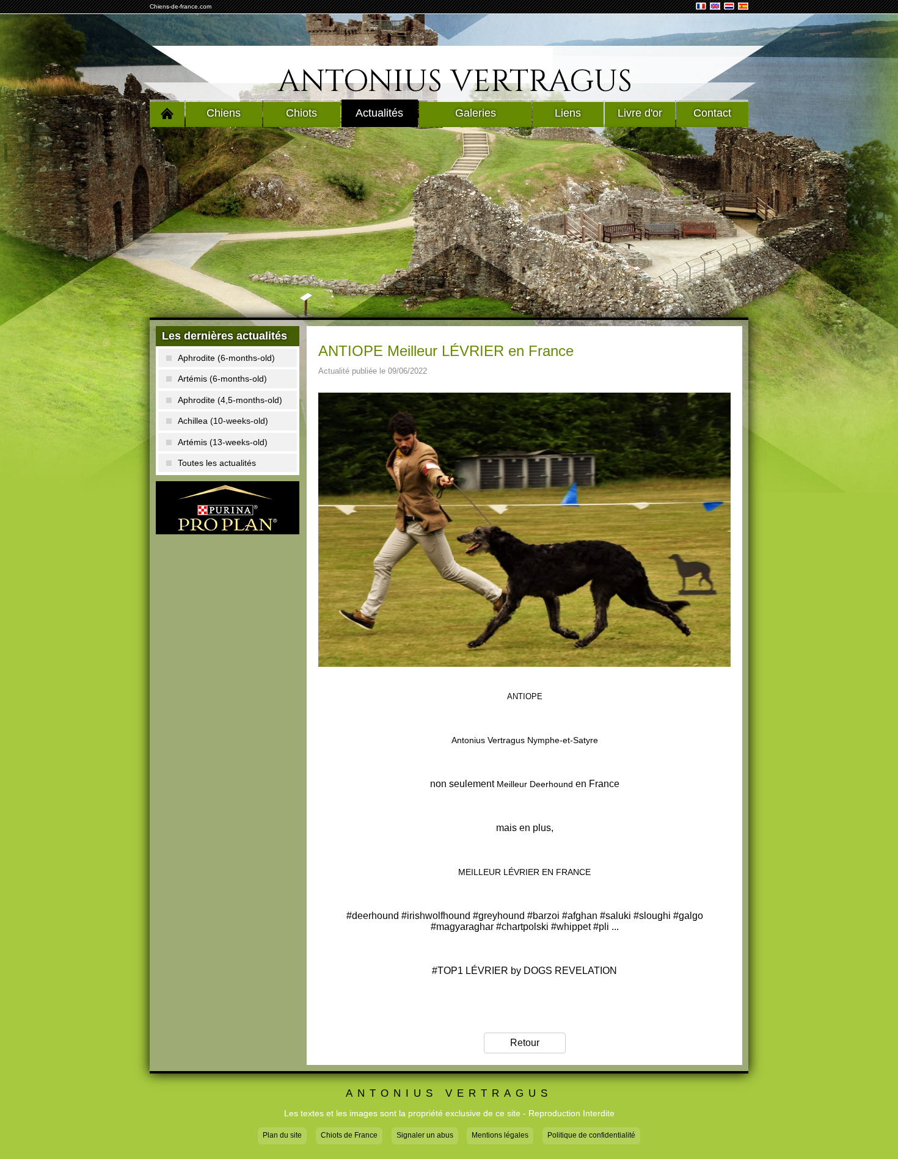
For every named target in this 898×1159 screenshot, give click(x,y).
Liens (568, 113)
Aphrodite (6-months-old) (226, 358)
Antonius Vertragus (455, 82)
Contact (712, 113)
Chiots (301, 113)
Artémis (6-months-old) (222, 378)
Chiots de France (349, 1135)
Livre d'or (640, 113)
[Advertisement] (449, 222)
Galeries (475, 113)
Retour (524, 1042)
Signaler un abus (424, 1135)
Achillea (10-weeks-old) (223, 421)
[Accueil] (167, 113)
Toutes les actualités (217, 463)
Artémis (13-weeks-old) (223, 442)
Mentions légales (500, 1135)
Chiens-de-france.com (180, 6)
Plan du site (282, 1135)
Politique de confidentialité (591, 1135)
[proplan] (227, 507)
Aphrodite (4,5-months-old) (230, 400)
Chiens (223, 113)
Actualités (379, 113)
